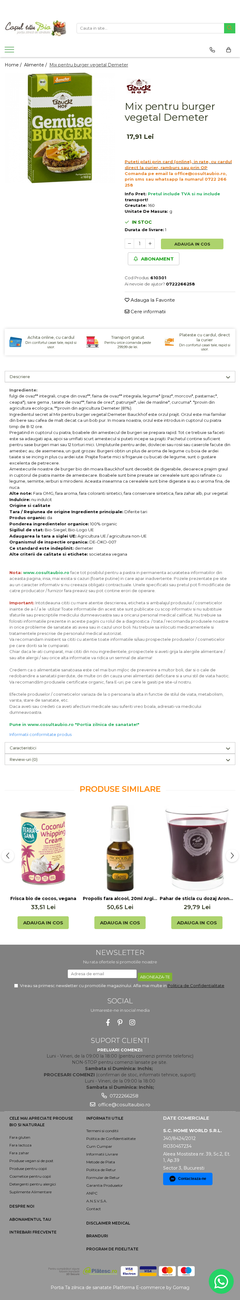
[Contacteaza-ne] (212, 50)
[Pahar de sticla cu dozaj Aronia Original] (197, 848)
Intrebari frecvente (33, 1232)
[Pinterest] (120, 1022)
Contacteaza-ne (192, 1178)
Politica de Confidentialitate (196, 985)
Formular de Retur (103, 1177)
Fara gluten (19, 1137)
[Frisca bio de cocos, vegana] (43, 848)
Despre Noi (21, 1206)
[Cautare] (229, 28)
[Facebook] (107, 1022)
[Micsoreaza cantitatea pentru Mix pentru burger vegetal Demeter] (129, 244)
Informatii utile (104, 1118)
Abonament (157, 259)
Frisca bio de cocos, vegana (43, 898)
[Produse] (10, 51)
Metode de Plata (100, 1162)
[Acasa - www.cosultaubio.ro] (36, 28)
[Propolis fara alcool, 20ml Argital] (120, 848)
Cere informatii (147, 311)
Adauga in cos (192, 243)
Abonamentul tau (30, 1219)
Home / (14, 65)
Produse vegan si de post (31, 1160)
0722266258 (123, 1096)
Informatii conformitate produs (40, 734)
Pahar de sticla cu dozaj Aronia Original (197, 898)
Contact (93, 1208)
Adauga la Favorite (152, 300)
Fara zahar (19, 1153)
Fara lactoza (20, 1145)
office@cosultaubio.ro (123, 1105)
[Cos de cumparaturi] (228, 50)
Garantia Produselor (104, 1185)
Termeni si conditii (102, 1130)
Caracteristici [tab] (23, 747)
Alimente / (36, 65)
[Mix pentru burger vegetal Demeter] (60, 128)
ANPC (92, 1193)
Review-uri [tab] (24, 759)
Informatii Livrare (102, 1154)
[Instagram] (132, 1022)
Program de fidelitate (112, 1249)
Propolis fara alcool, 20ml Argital (120, 898)
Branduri (97, 1236)
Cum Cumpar (99, 1146)
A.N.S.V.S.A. (96, 1201)
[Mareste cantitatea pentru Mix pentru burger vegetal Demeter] (150, 244)
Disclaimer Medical (108, 1223)
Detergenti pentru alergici (32, 1184)
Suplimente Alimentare (30, 1192)
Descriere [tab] (20, 376)
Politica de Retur (101, 1169)
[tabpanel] (60, 128)
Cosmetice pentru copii (30, 1176)
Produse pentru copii (28, 1168)
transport (136, 199)
